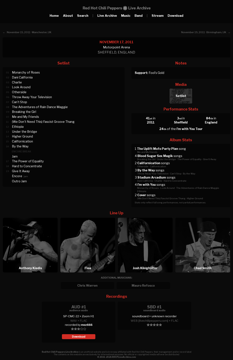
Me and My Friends (25, 117)
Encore (17, 176)
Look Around (21, 87)
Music (125, 16)
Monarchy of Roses (26, 72)
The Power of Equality (28, 161)
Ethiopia (18, 126)
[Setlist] (181, 87)
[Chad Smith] (202, 216)
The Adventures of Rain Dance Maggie (40, 107)
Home (54, 16)
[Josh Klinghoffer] (146, 216)
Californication (22, 141)
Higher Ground (22, 136)
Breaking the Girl (24, 112)
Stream (158, 16)
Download (175, 16)
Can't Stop (19, 102)
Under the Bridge (24, 131)
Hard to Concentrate (27, 166)
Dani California (22, 77)
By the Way (20, 146)
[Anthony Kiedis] (31, 216)
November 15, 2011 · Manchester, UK (29, 32)
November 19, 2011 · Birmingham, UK (203, 32)
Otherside (19, 92)
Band (139, 16)
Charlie (17, 82)
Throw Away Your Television (32, 97)
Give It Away (21, 171)
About (68, 16)
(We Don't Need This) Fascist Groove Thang (43, 121)
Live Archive (107, 16)
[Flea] (88, 216)
